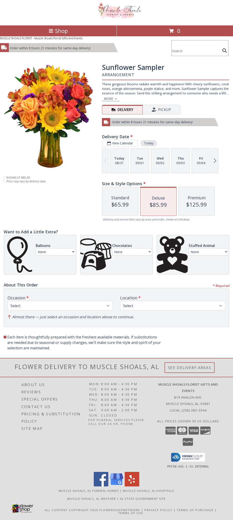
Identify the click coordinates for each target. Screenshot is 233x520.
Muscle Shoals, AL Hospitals (148, 491)
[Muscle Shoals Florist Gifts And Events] (116, 19)
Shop (61, 31)
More (108, 98)
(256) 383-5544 (194, 410)
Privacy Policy (158, 510)
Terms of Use (130, 513)
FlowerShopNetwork (119, 510)
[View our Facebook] (101, 485)
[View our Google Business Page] (116, 485)
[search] (224, 50)
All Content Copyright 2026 (71, 510)
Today (148, 143)
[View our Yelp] (132, 485)
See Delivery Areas (189, 367)
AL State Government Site (143, 499)
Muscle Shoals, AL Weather (91, 499)
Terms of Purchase (195, 510)
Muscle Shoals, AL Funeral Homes (89, 491)
